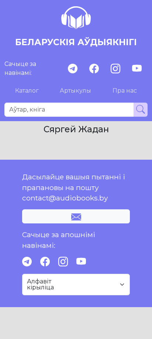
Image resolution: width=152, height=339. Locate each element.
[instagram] (115, 69)
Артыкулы (75, 90)
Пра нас (125, 90)
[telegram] (72, 69)
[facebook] (94, 69)
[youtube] (137, 69)
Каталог (27, 90)
